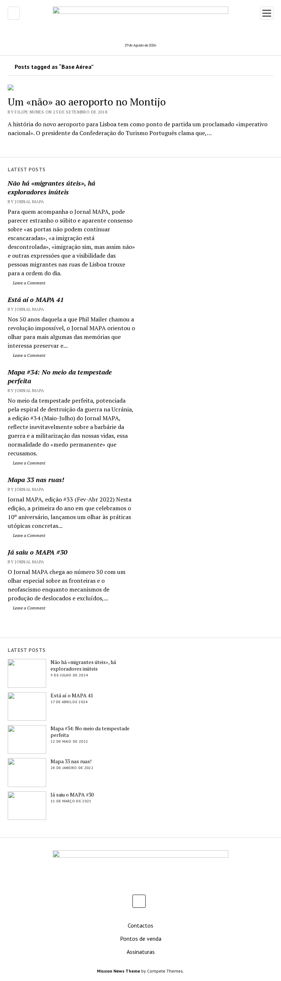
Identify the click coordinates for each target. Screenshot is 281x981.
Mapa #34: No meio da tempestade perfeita (60, 376)
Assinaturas (141, 951)
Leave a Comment (28, 283)
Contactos (140, 925)
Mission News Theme (118, 971)
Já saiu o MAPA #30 (37, 552)
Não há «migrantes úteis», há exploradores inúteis (51, 187)
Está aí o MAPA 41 (36, 299)
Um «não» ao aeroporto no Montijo (87, 101)
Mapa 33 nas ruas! (36, 479)
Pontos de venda (140, 938)
